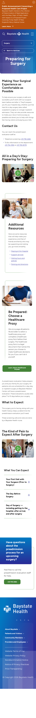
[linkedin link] (28, 620)
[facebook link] (24, 620)
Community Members (14, 638)
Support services (17, 255)
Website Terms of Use (14, 651)
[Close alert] (33, 2)
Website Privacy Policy (15, 656)
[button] (18, 482)
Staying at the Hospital (19, 251)
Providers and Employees (15, 642)
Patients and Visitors (13, 633)
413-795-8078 (22, 145)
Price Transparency (13, 669)
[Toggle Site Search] (3, 34)
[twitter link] (20, 620)
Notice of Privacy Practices (17, 664)
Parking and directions (19, 264)
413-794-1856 (9, 145)
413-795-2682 (26, 139)
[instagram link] (16, 620)
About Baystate (11, 629)
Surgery (7, 43)
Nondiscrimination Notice (16, 660)
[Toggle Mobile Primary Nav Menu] (32, 34)
